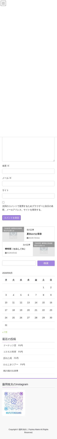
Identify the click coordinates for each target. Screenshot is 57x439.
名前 (5, 166)
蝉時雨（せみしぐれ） (15, 249)
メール (6, 178)
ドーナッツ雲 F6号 (13, 345)
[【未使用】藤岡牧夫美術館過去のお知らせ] (13, 233)
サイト (5, 190)
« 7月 (4, 332)
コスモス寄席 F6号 (13, 352)
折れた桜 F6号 (11, 358)
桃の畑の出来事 (10, 371)
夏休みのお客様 (34, 234)
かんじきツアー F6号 (14, 364)
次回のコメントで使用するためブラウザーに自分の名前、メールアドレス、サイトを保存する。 (27, 208)
